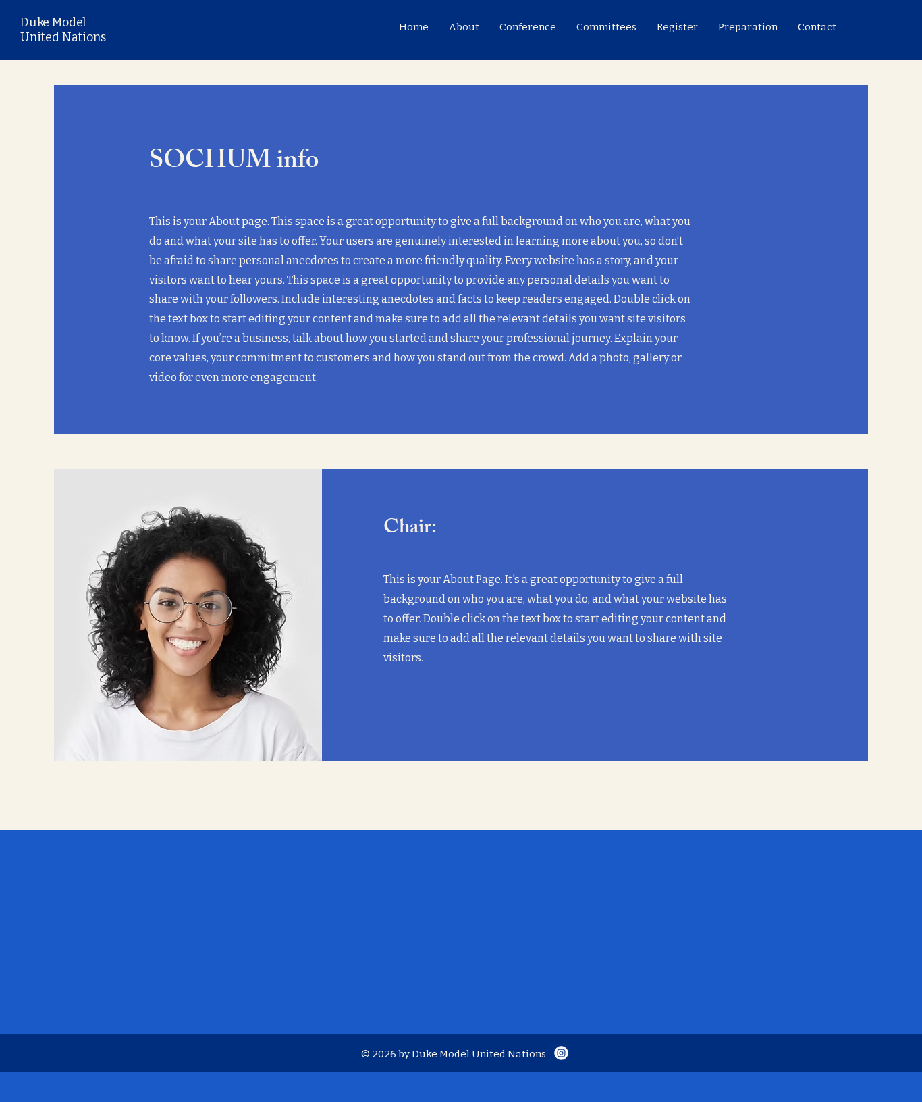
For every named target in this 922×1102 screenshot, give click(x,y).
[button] (527, 27)
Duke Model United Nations (62, 30)
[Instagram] (561, 1053)
